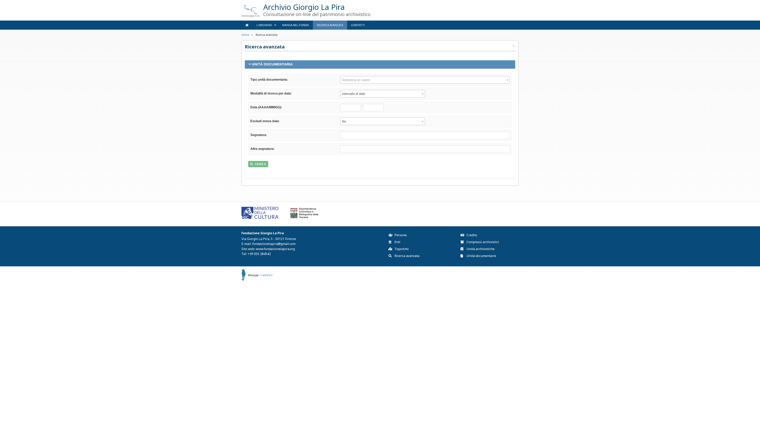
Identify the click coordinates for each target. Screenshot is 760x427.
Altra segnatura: (262, 148)
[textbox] (424, 80)
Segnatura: (258, 135)
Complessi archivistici (482, 242)
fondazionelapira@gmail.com (273, 244)
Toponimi (401, 249)
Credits (471, 235)
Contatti (358, 25)
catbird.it (267, 275)
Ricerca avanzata (330, 25)
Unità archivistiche (480, 249)
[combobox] (425, 80)
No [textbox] (344, 121)
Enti (397, 242)
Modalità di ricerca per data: (271, 93)
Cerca (260, 164)
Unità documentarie (481, 256)
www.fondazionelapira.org (275, 249)
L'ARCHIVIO (266, 27)
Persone (400, 235)
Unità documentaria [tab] (272, 64)
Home (245, 35)
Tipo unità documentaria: (269, 79)
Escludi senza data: (265, 121)
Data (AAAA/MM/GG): (266, 107)
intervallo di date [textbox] (353, 93)
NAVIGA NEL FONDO (295, 25)
